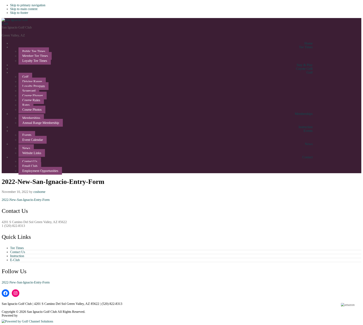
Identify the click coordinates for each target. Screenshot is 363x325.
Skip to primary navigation (27, 5)
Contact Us (17, 252)
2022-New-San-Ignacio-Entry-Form (26, 200)
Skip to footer (19, 12)
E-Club (15, 260)
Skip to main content (23, 9)
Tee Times (17, 248)
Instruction (17, 256)
